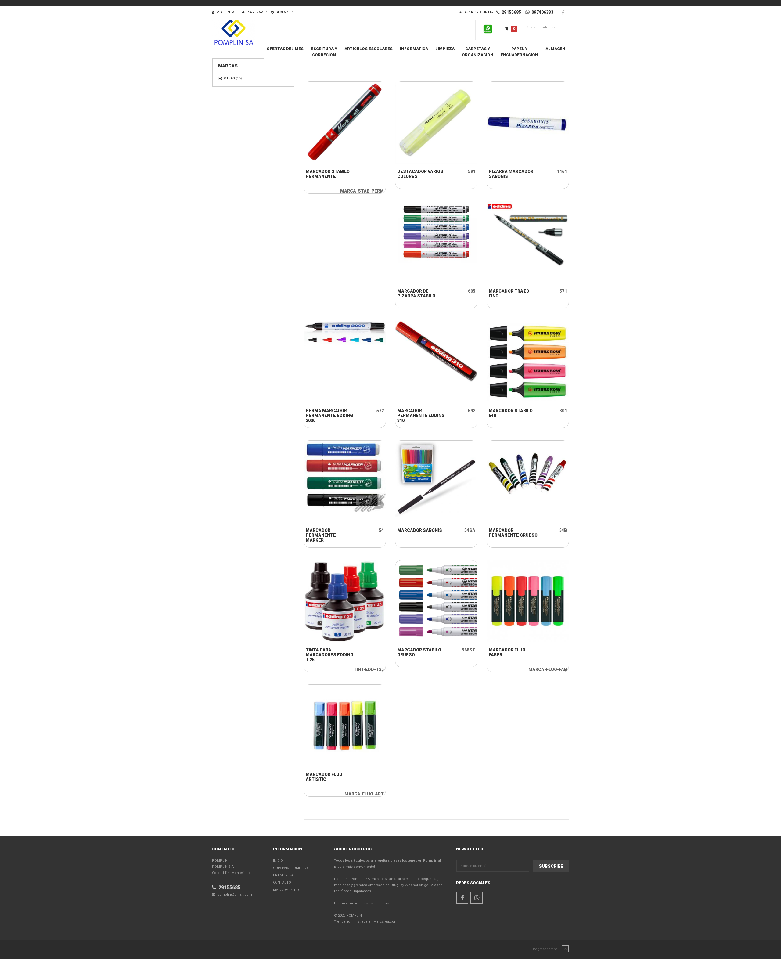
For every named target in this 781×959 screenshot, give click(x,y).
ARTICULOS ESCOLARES (368, 48)
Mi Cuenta (224, 12)
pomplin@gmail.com (233, 894)
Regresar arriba (546, 949)
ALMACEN (555, 48)
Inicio (278, 861)
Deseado (283, 12)
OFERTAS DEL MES (285, 48)
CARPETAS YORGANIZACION (477, 51)
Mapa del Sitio (286, 890)
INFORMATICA (414, 48)
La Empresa (283, 875)
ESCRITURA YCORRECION (324, 51)
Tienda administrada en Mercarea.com (366, 922)
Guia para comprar (290, 868)
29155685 (510, 12)
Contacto (282, 883)
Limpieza (445, 48)
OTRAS (233, 78)
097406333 (541, 12)
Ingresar (254, 12)
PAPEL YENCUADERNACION (519, 51)
